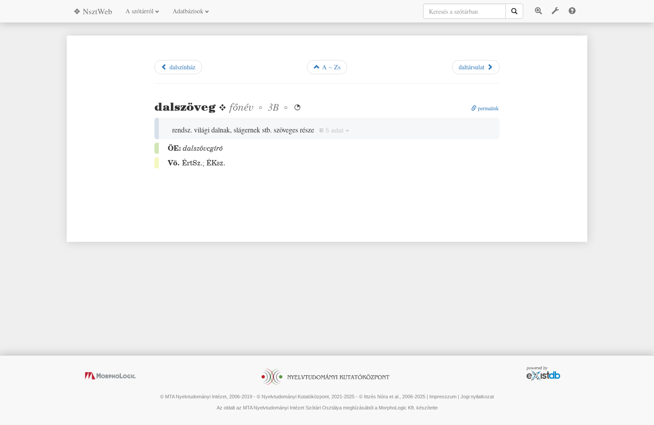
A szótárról (140, 11)
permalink (487, 108)
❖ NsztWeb (92, 11)
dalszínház (181, 67)
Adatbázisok (189, 11)
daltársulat (473, 67)
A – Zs (330, 67)
